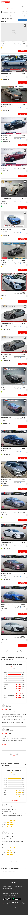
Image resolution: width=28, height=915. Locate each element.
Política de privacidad (15, 907)
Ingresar (24, 903)
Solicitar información (22, 51)
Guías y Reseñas (18, 886)
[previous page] (7, 651)
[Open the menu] (26, 2)
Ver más (4, 725)
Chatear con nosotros (7, 888)
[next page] (21, 651)
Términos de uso (6, 907)
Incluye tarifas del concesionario (19, 43)
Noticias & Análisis (7, 886)
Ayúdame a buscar (22, 20)
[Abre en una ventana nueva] (7, 899)
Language (6, 903)
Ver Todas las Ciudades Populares (10, 892)
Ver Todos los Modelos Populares (11, 893)
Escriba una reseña (14, 701)
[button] (23, 12)
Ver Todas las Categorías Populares (11, 895)
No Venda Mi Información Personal (10, 909)
